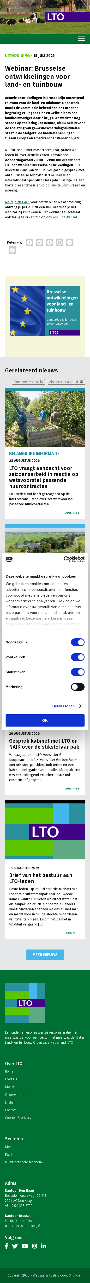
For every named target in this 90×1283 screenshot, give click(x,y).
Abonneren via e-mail (63, 381)
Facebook (6, 1247)
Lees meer (73, 513)
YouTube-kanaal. (65, 217)
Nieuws (10, 1087)
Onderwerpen (15, 1095)
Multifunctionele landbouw (24, 1162)
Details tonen (63, 706)
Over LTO (11, 1079)
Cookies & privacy (18, 1118)
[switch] (77, 657)
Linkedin (43, 1247)
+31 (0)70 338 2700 (18, 1206)
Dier (8, 1147)
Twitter (15, 1247)
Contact (10, 1110)
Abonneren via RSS (26, 381)
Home (9, 1071)
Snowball (75, 1275)
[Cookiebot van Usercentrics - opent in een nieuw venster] (64, 559)
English (10, 1102)
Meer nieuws (45, 954)
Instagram (34, 1247)
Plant (8, 1155)
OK (45, 720)
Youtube (25, 1247)
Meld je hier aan (17, 202)
